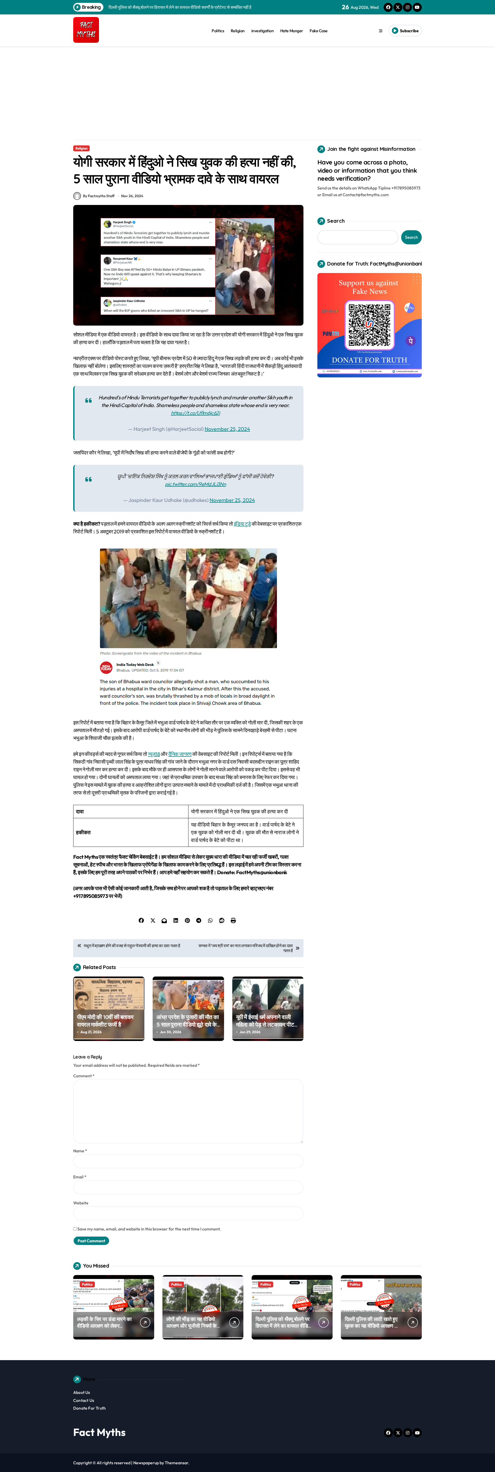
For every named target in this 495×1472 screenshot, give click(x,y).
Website (80, 1202)
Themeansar (176, 1462)
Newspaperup (146, 1462)
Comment (84, 1075)
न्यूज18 (154, 754)
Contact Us (83, 1400)
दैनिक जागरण (180, 754)
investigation (262, 30)
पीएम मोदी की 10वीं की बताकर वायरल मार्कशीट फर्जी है (105, 1020)
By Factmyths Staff (98, 196)
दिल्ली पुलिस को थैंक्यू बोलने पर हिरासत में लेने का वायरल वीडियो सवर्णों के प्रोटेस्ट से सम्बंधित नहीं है (283, 1329)
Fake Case (319, 30)
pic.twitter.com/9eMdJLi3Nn (195, 484)
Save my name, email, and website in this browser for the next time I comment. (149, 1228)
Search (336, 221)
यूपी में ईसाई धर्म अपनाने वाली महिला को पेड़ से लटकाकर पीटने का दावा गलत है (266, 1024)
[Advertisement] (247, 86)
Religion (238, 30)
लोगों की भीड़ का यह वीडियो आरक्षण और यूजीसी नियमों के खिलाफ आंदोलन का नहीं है (191, 1326)
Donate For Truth (89, 1408)
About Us (81, 1392)
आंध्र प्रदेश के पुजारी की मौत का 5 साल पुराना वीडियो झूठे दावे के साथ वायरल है (187, 1024)
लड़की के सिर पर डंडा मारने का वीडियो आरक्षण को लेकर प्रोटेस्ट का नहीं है (104, 1326)
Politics (218, 30)
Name (80, 1150)
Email (79, 1176)
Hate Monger (291, 30)
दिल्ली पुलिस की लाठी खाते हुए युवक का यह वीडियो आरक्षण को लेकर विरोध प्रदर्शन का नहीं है (372, 1326)
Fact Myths (99, 1432)
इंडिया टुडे (242, 523)
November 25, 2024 (227, 429)
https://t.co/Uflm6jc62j (195, 413)
